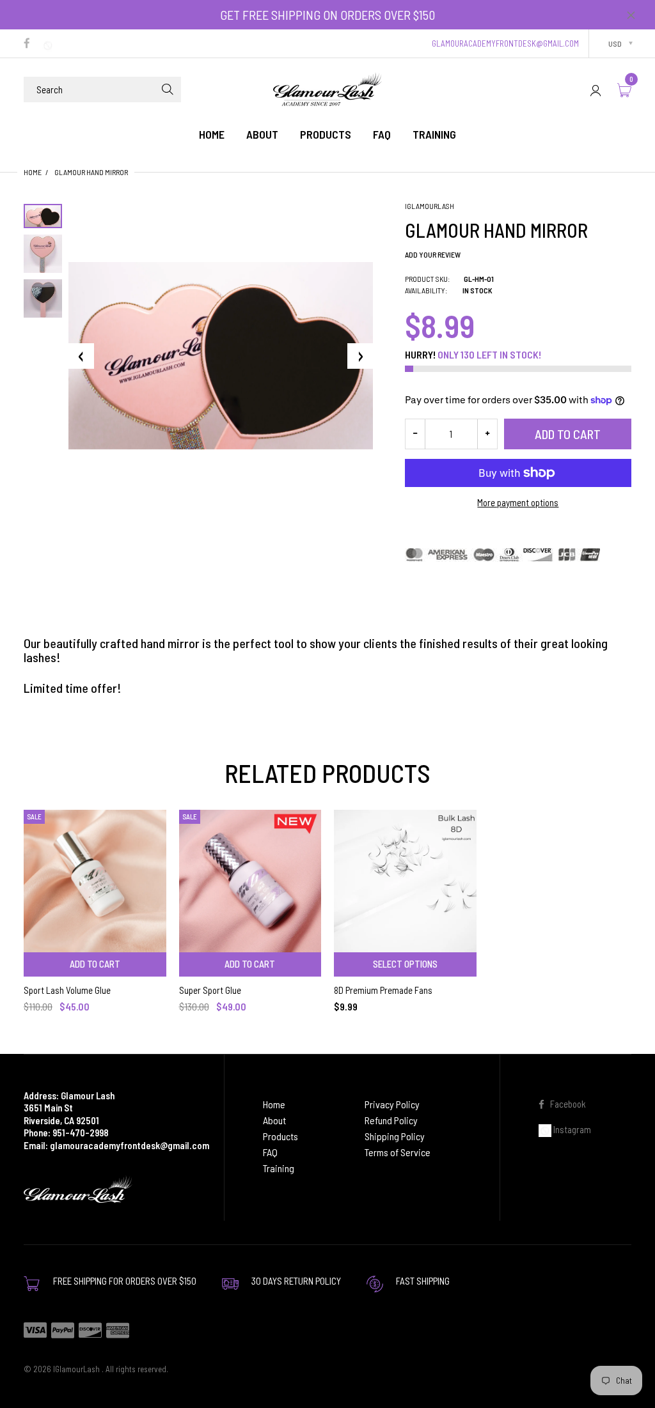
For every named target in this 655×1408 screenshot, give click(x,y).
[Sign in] (595, 90)
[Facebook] (27, 44)
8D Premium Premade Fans (383, 990)
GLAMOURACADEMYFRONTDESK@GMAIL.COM (505, 43)
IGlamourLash (429, 205)
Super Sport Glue (210, 990)
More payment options (517, 502)
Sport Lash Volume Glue (67, 990)
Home (33, 171)
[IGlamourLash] (327, 88)
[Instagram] (50, 44)
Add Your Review (433, 254)
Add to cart (568, 434)
